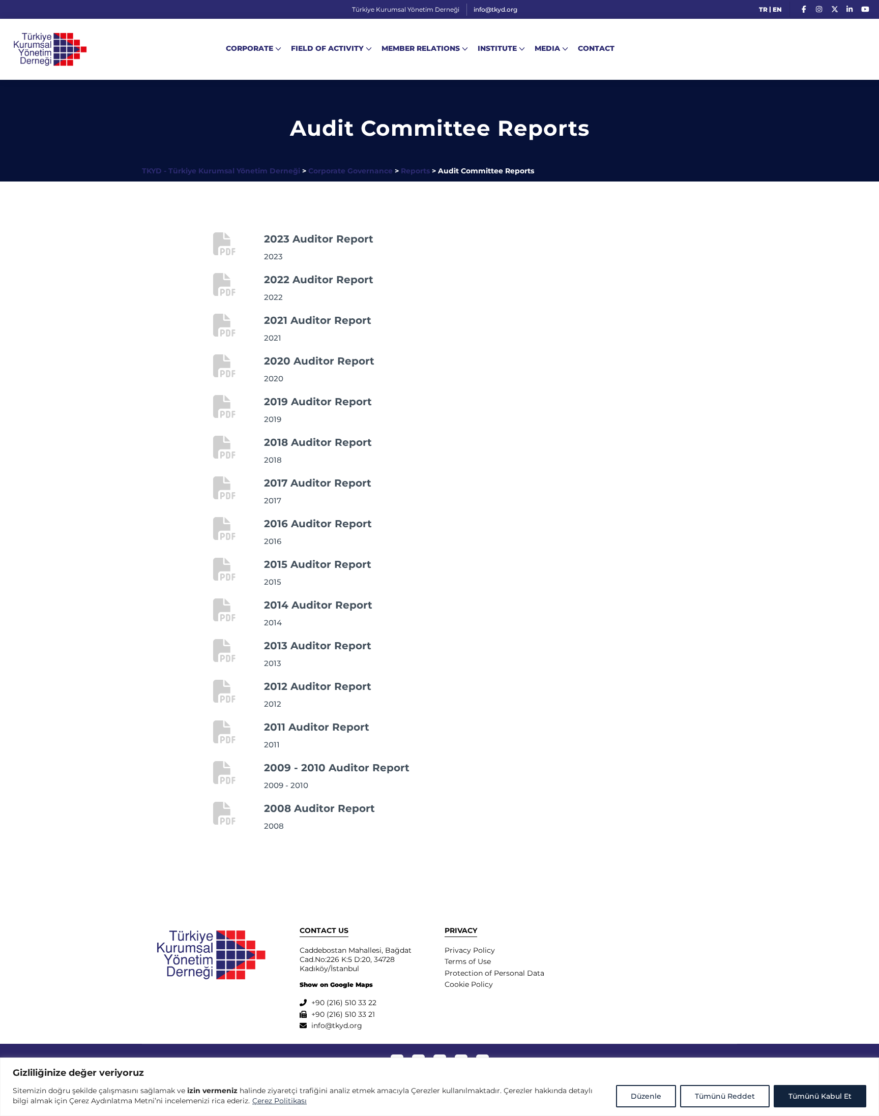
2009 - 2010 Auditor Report (336, 768)
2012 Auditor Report (317, 686)
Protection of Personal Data (494, 973)
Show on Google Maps (336, 984)
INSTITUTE (497, 48)
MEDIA (547, 48)
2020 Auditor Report (319, 361)
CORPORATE (249, 48)
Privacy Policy (470, 950)
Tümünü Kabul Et (820, 1096)
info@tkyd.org (495, 9)
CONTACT (596, 48)
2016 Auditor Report (318, 524)
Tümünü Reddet (725, 1096)
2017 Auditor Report (317, 483)
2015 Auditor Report (317, 564)
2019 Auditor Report (318, 402)
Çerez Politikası (279, 1100)
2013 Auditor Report (317, 646)
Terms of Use (468, 961)
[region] (439, 1087)
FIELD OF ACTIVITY (327, 48)
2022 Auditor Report (318, 280)
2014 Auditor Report (318, 605)
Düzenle (646, 1096)
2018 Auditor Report (318, 442)
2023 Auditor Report (318, 239)
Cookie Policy (469, 984)
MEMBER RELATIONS (421, 48)
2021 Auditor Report (317, 320)
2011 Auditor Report (316, 727)
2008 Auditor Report (319, 808)
